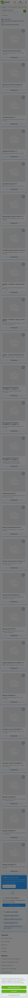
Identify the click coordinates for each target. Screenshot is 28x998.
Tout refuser (14, 991)
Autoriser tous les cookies (14, 987)
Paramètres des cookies (14, 995)
